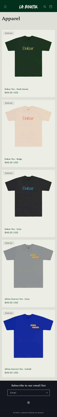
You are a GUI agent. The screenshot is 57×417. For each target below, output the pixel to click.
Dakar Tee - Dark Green (16, 89)
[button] (5, 7)
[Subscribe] (47, 393)
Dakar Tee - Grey (13, 229)
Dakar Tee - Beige (13, 159)
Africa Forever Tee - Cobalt (18, 369)
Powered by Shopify (36, 413)
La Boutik (23, 413)
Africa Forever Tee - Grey (17, 299)
